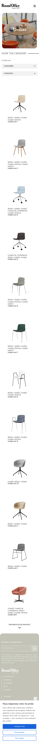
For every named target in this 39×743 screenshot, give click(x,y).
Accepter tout (19, 726)
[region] (19, 721)
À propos (7, 680)
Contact (7, 690)
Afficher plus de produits (19, 624)
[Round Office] (11, 6)
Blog (5, 686)
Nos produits (9, 676)
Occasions (7, 683)
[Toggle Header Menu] (19, 6)
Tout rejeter (19, 738)
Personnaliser (19, 732)
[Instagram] (35, 698)
